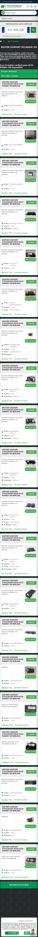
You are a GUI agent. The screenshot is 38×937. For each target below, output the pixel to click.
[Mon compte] (27, 6)
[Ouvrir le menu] (35, 6)
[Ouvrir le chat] (32, 932)
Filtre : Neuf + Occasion (19, 76)
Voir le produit (32, 101)
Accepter (12, 933)
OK (33, 30)
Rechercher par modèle (11, 36)
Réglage (28, 933)
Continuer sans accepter (25, 920)
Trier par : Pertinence (19, 71)
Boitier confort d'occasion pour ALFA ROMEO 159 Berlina (12, 84)
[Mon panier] (31, 6)
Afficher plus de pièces (19, 885)
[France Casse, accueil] (11, 6)
